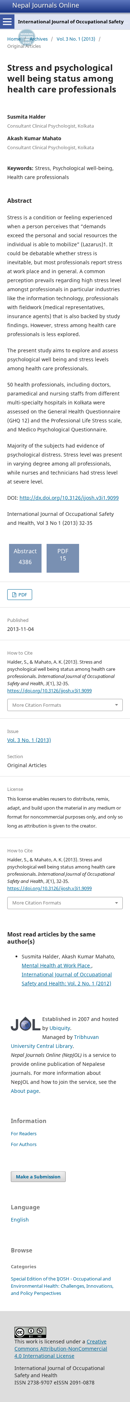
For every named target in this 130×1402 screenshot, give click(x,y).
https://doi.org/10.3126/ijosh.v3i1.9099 (49, 690)
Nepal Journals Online (45, 5)
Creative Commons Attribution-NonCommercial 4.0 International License (60, 1348)
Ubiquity (59, 1028)
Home (14, 39)
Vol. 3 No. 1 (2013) (76, 39)
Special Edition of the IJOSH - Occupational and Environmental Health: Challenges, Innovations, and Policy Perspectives (62, 1285)
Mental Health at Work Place (56, 965)
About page (25, 1090)
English (20, 1219)
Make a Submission (38, 1176)
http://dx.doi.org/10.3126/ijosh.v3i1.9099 (69, 497)
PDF (22, 594)
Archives (39, 39)
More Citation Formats (36, 705)
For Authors (23, 1144)
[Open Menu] (7, 21)
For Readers (23, 1133)
